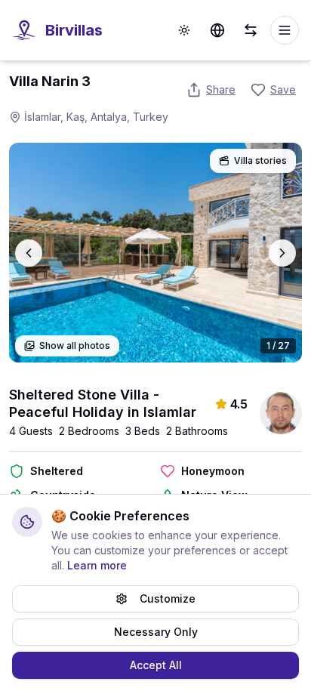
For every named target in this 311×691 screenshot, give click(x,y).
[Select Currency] (250, 30)
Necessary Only (156, 631)
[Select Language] (217, 30)
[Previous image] (28, 253)
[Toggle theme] (184, 30)
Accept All (156, 665)
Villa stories (260, 160)
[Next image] (282, 253)
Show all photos (74, 345)
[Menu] (284, 30)
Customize (168, 598)
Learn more (97, 565)
